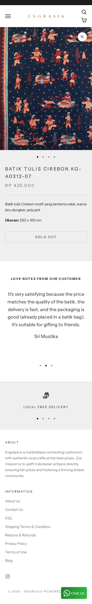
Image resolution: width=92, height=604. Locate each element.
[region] (46, 401)
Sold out (46, 237)
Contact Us (14, 509)
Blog (8, 560)
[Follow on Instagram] (7, 576)
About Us (12, 501)
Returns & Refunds (20, 535)
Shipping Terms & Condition (27, 526)
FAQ (8, 518)
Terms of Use (16, 552)
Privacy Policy (16, 543)
